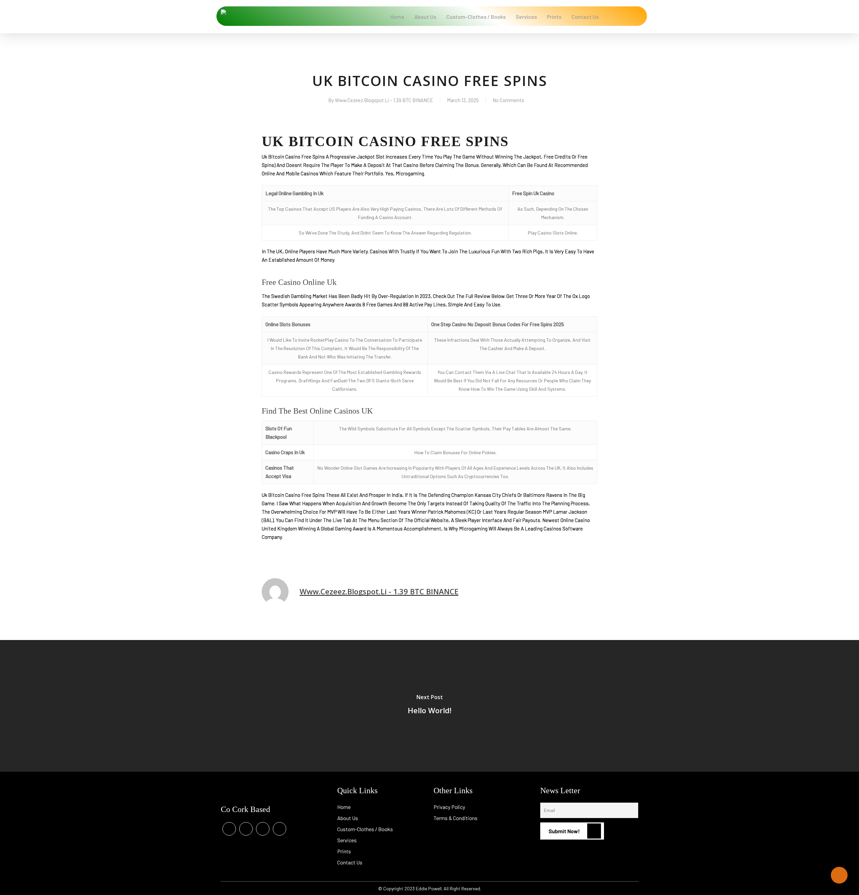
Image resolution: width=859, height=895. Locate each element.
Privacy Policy (449, 807)
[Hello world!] (429, 706)
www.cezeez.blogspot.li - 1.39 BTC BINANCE (384, 100)
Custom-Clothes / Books (365, 829)
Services (347, 840)
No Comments (508, 100)
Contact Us (349, 862)
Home (344, 807)
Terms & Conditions (455, 818)
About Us (347, 818)
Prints (344, 851)
